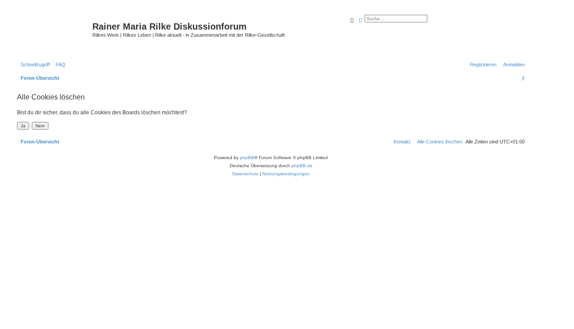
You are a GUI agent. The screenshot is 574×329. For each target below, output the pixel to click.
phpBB (247, 157)
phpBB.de (302, 165)
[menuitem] (58, 64)
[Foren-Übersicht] (53, 33)
